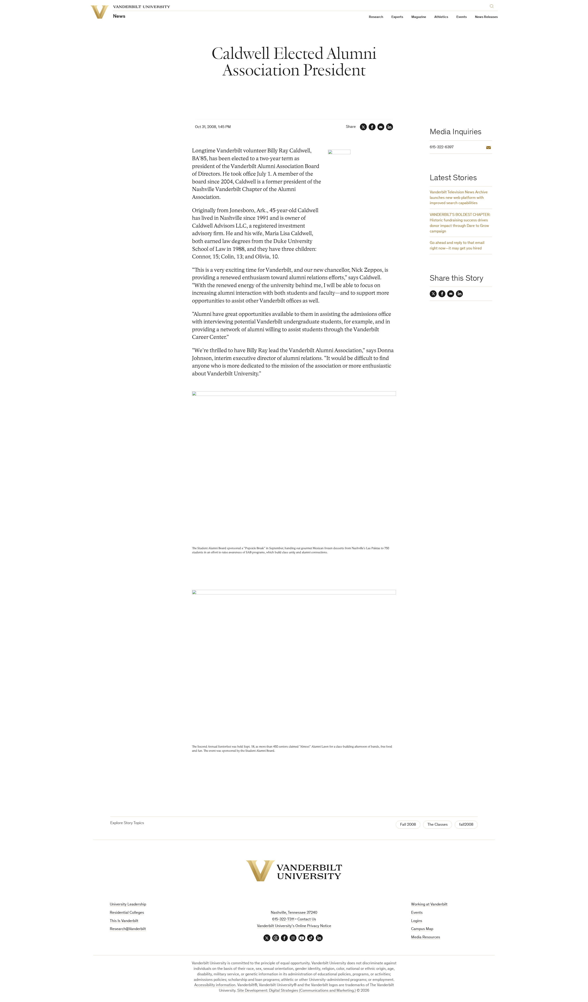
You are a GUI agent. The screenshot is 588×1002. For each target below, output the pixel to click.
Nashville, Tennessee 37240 (294, 913)
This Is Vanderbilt (124, 921)
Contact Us (306, 920)
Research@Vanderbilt (128, 929)
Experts (397, 17)
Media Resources (425, 937)
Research (376, 17)
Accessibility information (214, 985)
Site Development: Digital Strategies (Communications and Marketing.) (296, 991)
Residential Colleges (127, 913)
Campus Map (422, 929)
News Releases (486, 17)
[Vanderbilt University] (294, 871)
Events (461, 17)
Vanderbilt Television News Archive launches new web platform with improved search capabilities (459, 198)
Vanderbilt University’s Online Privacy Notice (294, 926)
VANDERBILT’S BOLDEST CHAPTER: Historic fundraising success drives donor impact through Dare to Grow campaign (460, 223)
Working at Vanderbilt (429, 905)
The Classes (437, 825)
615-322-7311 (283, 920)
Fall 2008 (408, 825)
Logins (416, 921)
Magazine (418, 17)
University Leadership (128, 905)
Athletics (441, 17)
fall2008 (466, 825)
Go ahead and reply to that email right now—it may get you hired (457, 246)
